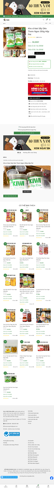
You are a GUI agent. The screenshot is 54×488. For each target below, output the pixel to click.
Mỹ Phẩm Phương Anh (33, 455)
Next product (49, 23)
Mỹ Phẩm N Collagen (33, 461)
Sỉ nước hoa (31, 442)
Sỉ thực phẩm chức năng (34, 444)
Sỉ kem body (31, 451)
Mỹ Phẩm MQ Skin (32, 453)
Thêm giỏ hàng (40, 53)
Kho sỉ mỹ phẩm (28, 476)
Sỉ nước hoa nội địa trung (34, 448)
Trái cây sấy (36, 78)
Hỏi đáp (5, 442)
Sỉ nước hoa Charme (33, 446)
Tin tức (29, 423)
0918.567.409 (15, 16)
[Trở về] (4, 23)
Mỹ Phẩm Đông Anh (32, 457)
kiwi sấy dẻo (36, 81)
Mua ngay (31, 56)
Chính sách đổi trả (32, 415)
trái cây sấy (42, 81)
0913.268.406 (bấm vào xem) (10, 477)
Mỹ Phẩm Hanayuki (32, 459)
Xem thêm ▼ (27, 191)
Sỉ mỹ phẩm (31, 440)
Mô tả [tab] (19, 152)
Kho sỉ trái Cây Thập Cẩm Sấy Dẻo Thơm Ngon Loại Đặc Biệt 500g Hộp (43, 226)
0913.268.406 (8, 16)
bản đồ (5, 420)
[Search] (44, 20)
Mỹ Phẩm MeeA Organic (33, 463)
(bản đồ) (40, 16)
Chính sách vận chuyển (33, 417)
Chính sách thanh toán (33, 413)
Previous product (46, 23)
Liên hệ (29, 421)
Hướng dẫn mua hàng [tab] (30, 152)
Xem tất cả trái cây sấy (26, 133)
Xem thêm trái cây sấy (10, 196)
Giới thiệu (30, 411)
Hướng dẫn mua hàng (8, 440)
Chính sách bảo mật (32, 419)
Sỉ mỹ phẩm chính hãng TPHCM (10, 444)
